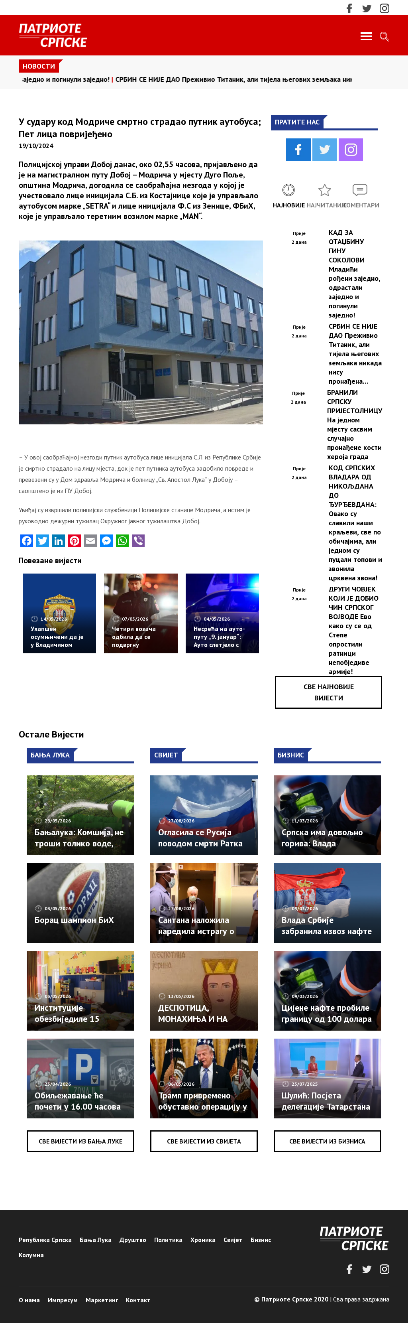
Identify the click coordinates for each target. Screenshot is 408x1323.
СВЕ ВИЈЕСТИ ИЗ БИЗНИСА (327, 1141)
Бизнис (261, 1240)
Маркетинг (102, 1300)
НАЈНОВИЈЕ (289, 205)
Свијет (233, 1240)
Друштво (133, 1240)
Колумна (31, 1255)
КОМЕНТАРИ (360, 205)
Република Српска (45, 1240)
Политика (168, 1240)
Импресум (63, 1300)
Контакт (138, 1300)
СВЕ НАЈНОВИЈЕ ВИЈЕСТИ (329, 692)
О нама (29, 1300)
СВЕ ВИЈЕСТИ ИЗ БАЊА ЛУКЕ (80, 1141)
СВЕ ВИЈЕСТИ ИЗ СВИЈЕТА (204, 1141)
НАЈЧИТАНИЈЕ (325, 205)
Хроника (203, 1240)
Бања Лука (96, 1240)
